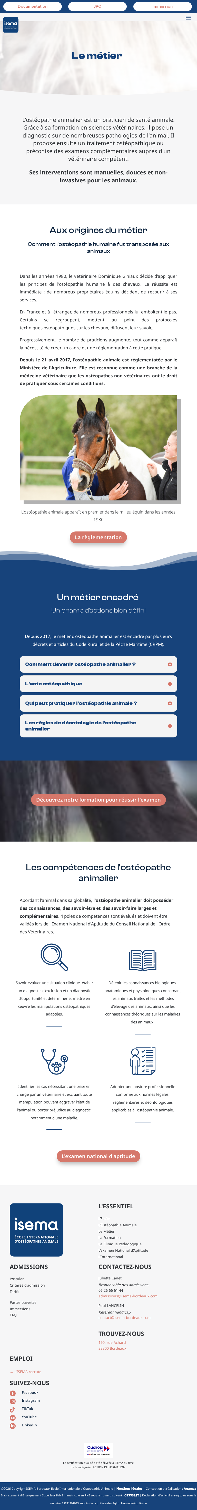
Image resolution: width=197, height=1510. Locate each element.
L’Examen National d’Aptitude (123, 1250)
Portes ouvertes (23, 1302)
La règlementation (98, 537)
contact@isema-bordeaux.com (124, 1317)
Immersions (20, 1308)
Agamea (190, 1488)
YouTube (29, 1416)
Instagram (31, 1400)
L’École (104, 1218)
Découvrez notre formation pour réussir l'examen (98, 799)
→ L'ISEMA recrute (25, 1371)
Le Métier (106, 1231)
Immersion (162, 6)
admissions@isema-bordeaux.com (127, 1296)
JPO (98, 6)
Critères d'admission (27, 1285)
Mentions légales (129, 1488)
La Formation (109, 1237)
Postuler (17, 1278)
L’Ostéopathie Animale (117, 1224)
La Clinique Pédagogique (120, 1243)
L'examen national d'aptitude (98, 1156)
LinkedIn (29, 1425)
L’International (110, 1256)
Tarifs (14, 1291)
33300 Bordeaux (112, 1348)
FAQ (13, 1314)
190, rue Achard (112, 1342)
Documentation (32, 6)
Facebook (30, 1392)
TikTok (27, 1408)
